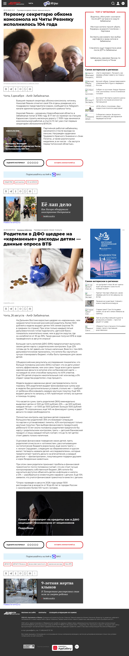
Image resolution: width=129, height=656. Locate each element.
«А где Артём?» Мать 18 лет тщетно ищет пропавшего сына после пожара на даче (109, 287)
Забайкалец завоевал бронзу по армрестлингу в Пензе (105, 59)
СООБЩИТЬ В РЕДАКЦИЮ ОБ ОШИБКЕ (63, 612)
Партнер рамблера (43, 646)
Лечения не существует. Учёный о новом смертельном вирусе (109, 302)
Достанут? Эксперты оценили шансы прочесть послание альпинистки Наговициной (110, 100)
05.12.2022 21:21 (9, 10)
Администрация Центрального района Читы (21, 83)
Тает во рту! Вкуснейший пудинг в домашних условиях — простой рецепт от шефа (109, 320)
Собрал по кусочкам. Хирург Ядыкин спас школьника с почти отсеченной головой (110, 92)
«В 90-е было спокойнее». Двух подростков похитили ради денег (109, 107)
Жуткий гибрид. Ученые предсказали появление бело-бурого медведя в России (110, 83)
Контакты (42, 612)
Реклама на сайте (28, 612)
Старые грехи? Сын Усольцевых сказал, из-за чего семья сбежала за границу (110, 311)
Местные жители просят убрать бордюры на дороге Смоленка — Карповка (105, 29)
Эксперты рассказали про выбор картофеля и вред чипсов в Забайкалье (105, 39)
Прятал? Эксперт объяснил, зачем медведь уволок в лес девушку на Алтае (109, 295)
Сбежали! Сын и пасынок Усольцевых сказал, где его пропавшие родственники (110, 328)
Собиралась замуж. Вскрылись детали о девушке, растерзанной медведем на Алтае (109, 116)
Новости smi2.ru (12, 222)
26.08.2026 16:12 (9, 230)
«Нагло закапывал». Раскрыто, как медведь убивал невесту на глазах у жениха (110, 75)
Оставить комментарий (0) (64, 163)
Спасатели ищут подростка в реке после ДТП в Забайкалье (105, 49)
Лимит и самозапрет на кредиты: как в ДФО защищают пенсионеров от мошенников (48, 521)
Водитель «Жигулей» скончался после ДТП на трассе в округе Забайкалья (105, 19)
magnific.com (9, 303)
